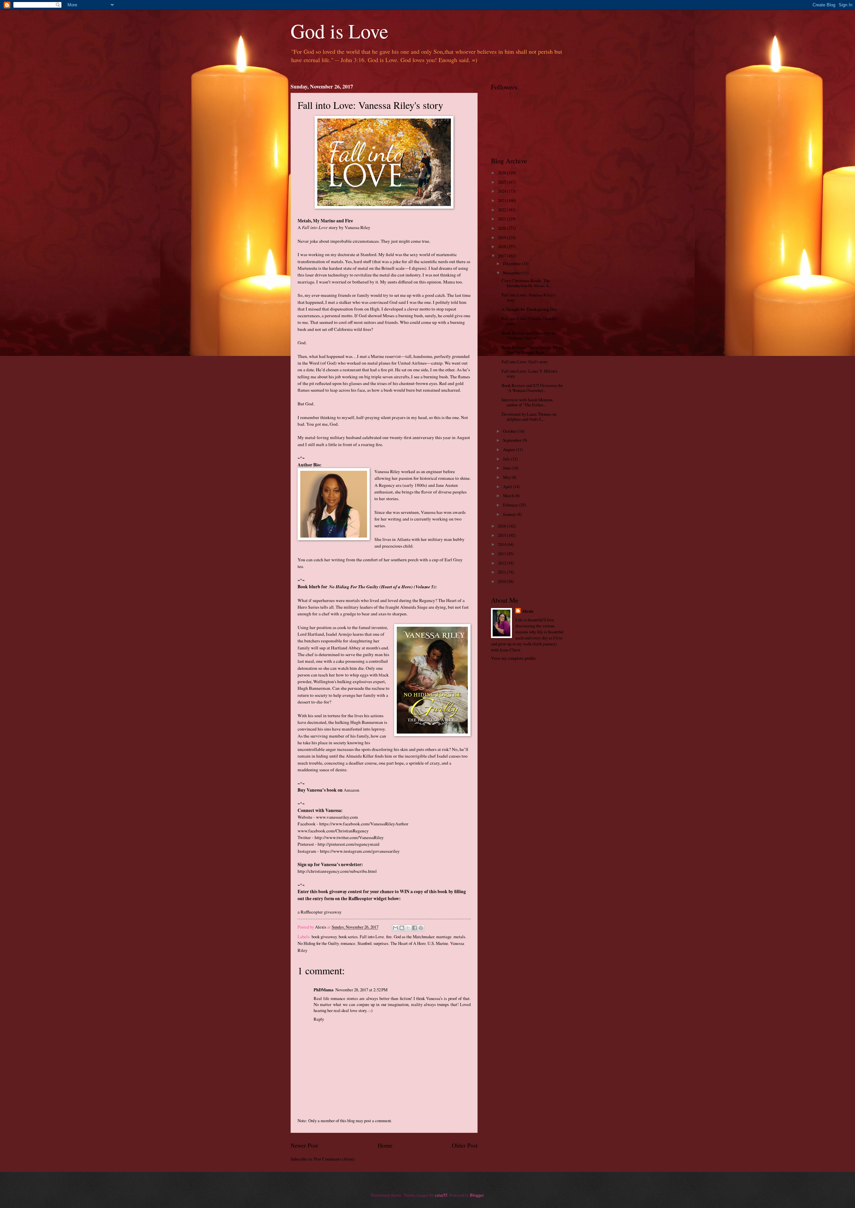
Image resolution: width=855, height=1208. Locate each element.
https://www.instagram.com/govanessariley (360, 851)
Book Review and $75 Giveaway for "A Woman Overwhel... (532, 387)
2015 (502, 535)
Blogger (476, 1195)
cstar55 (441, 1195)
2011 (502, 572)
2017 (502, 256)
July (507, 459)
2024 (502, 191)
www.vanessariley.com (337, 817)
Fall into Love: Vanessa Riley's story (528, 297)
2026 (502, 173)
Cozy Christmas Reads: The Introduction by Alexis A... (527, 282)
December (512, 263)
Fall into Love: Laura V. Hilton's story (529, 373)
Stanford (364, 943)
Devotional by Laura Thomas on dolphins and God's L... (529, 416)
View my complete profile (513, 658)
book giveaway (324, 937)
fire (389, 937)
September (512, 440)
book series (348, 937)
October (510, 431)
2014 (502, 544)
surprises (380, 943)
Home (385, 1145)
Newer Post (304, 1145)
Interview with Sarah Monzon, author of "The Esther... (527, 402)
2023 (502, 200)
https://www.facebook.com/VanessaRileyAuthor (363, 824)
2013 (502, 554)
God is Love (339, 30)
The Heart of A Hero (407, 943)
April (508, 486)
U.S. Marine (438, 943)
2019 (502, 237)
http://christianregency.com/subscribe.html (337, 871)
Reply (319, 1019)
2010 (502, 581)
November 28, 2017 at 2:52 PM (361, 990)
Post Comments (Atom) (334, 1159)
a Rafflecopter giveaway (320, 912)
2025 (502, 182)
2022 (502, 210)
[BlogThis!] (401, 928)
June (507, 468)
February (511, 505)
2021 (502, 219)
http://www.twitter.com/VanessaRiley (349, 837)
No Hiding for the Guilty (318, 943)
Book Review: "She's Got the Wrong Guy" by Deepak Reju (532, 349)
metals (459, 937)
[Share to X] (408, 928)
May (507, 477)
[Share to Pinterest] (420, 928)
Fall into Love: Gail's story (525, 362)
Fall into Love (372, 937)
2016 (502, 526)
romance (348, 943)
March (509, 495)
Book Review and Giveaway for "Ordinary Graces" (529, 335)
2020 (502, 228)
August (509, 449)
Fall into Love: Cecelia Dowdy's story (529, 321)
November (512, 273)
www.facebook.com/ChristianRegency (333, 831)
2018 (502, 246)
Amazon (351, 790)
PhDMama (323, 990)
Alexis (527, 611)
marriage (444, 937)
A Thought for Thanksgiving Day (529, 309)
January (510, 514)
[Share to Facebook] (414, 928)
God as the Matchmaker (414, 937)
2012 (502, 563)
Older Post (465, 1145)
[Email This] (395, 928)
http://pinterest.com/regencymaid (348, 844)
